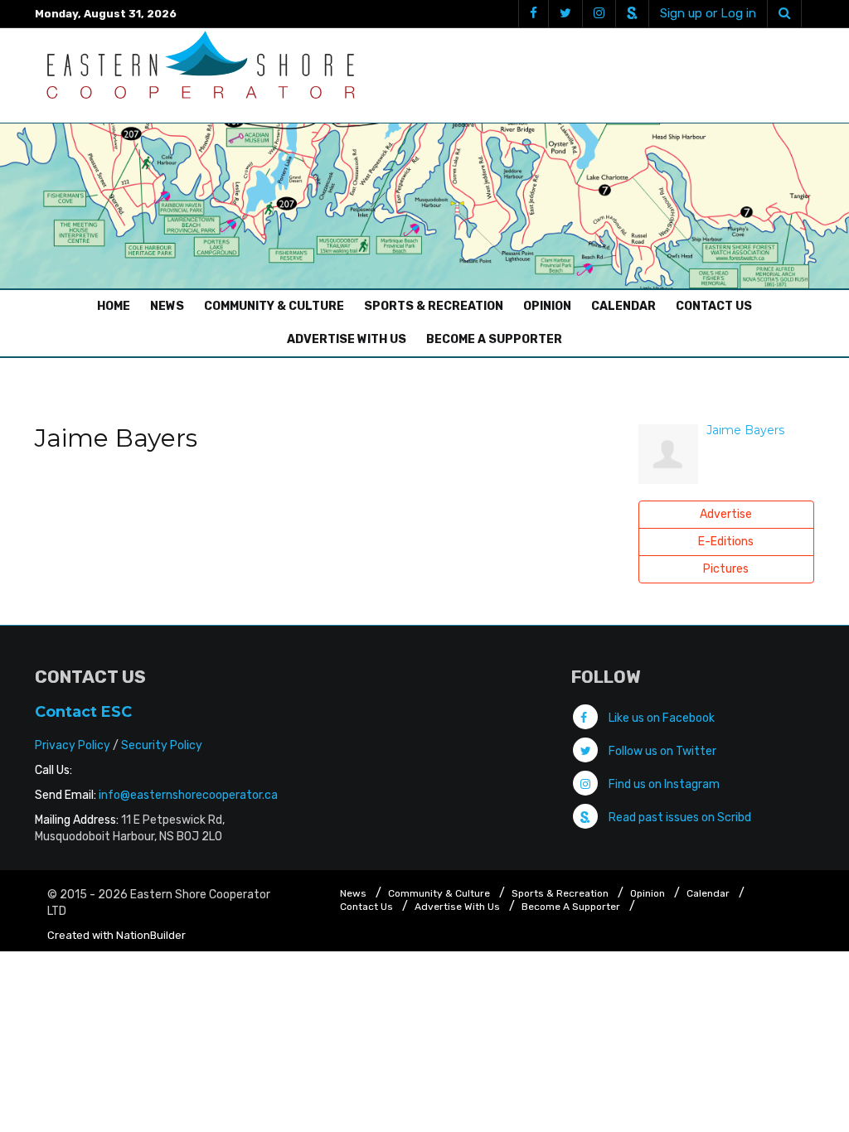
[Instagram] (598, 13)
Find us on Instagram (663, 784)
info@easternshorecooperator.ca (188, 795)
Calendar (623, 306)
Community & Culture (274, 306)
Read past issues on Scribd (678, 817)
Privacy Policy (72, 745)
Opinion (547, 306)
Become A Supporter (494, 339)
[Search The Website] (784, 13)
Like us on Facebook (660, 718)
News (167, 306)
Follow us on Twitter (661, 751)
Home (117, 305)
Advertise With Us (346, 339)
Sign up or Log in (708, 13)
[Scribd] (631, 13)
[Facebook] (533, 13)
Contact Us (714, 306)
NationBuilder (151, 935)
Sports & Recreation (433, 306)
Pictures (726, 569)
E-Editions (726, 542)
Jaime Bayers (745, 430)
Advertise (726, 514)
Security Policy (161, 745)
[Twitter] (565, 13)
